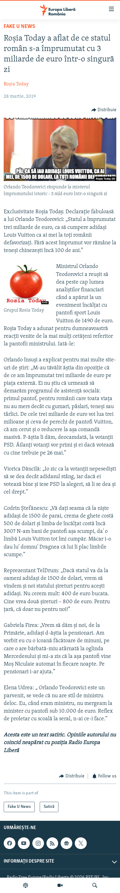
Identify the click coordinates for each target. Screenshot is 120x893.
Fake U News (19, 27)
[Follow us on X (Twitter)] (80, 843)
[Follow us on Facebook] (9, 843)
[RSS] (52, 843)
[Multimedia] (60, 885)
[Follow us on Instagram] (38, 843)
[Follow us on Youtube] (24, 843)
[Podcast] (25, 885)
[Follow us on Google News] (66, 843)
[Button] (104, 110)
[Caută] (95, 885)
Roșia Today (16, 84)
